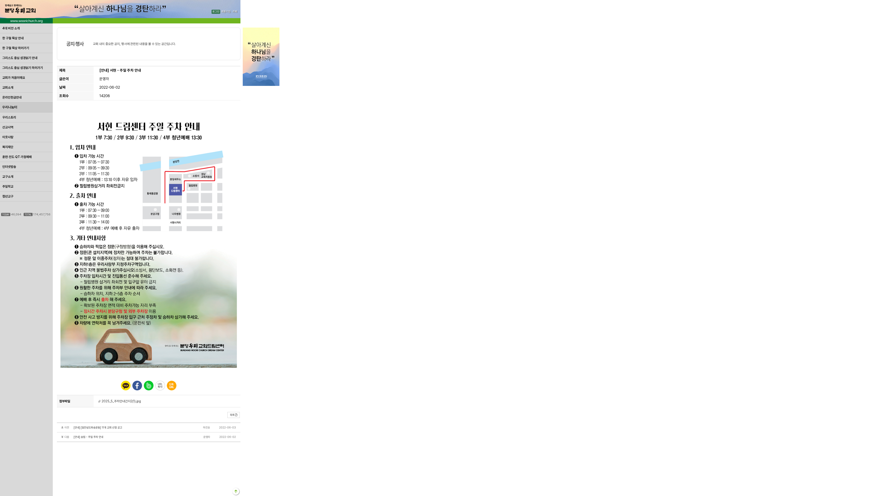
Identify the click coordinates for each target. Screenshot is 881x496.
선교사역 (7, 127)
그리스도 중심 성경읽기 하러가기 (22, 68)
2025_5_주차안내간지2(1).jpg (121, 401)
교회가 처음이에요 (13, 77)
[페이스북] (137, 385)
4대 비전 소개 (11, 28)
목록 (232, 415)
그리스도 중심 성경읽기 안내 (19, 58)
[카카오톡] (126, 385)
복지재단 (7, 147)
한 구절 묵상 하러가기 (15, 48)
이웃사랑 (7, 137)
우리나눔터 (9, 107)
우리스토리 (9, 117)
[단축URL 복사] (171, 385)
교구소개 (7, 176)
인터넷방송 (9, 167)
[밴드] (148, 385)
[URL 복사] (160, 385)
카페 (235, 11)
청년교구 (7, 196)
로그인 (215, 11)
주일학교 (7, 186)
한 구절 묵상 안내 (13, 38)
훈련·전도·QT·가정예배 (17, 157)
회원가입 (226, 11)
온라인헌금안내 (12, 97)
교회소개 (7, 87)
